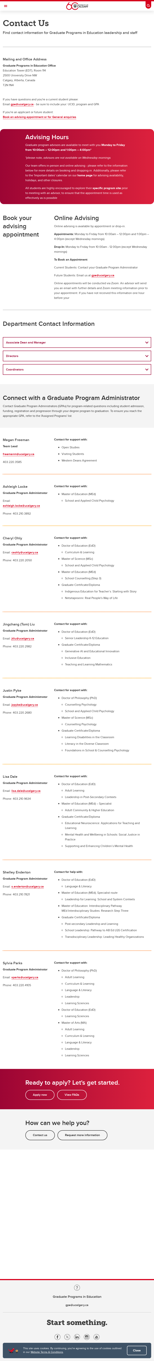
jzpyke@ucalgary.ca (24, 705)
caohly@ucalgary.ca (24, 552)
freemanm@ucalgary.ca (18, 454)
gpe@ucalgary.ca (22, 104)
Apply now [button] (40, 1095)
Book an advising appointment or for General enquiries (39, 117)
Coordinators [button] (15, 369)
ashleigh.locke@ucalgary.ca (21, 506)
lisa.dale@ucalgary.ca (26, 791)
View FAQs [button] (72, 1095)
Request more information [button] (82, 1135)
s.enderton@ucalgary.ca (27, 886)
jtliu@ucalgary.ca (22, 638)
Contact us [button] (40, 1135)
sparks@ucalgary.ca (24, 977)
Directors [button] (12, 356)
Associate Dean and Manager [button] (26, 342)
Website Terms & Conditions (47, 1352)
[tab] (77, 342)
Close (137, 1350)
